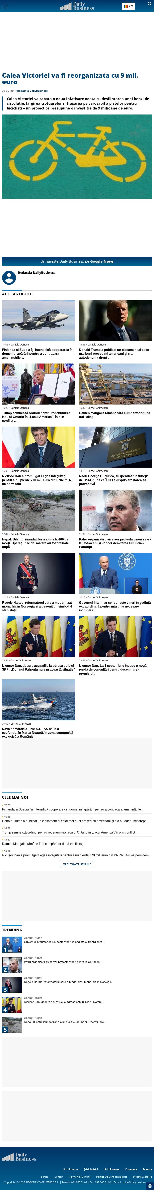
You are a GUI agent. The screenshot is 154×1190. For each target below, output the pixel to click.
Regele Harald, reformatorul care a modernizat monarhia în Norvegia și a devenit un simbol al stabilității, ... (37, 606)
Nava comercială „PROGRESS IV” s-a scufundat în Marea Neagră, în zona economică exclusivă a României (37, 732)
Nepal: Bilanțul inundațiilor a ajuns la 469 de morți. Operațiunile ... (65, 1021)
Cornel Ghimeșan (97, 408)
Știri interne (70, 1169)
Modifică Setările (142, 1176)
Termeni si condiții (79, 1176)
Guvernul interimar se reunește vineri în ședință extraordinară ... (64, 941)
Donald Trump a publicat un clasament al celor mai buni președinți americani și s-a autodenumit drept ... (114, 353)
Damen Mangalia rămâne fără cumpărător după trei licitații (43, 844)
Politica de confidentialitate (111, 1176)
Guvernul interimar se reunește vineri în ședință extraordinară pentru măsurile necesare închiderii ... (115, 606)
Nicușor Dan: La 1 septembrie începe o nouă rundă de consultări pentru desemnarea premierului (113, 669)
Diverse (147, 1169)
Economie (131, 1169)
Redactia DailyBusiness (32, 90)
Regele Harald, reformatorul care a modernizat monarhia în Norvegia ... (69, 981)
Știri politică (91, 1169)
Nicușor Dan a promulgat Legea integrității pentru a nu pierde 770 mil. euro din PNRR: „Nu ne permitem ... (38, 479)
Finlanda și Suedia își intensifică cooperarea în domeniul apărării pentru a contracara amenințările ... (37, 353)
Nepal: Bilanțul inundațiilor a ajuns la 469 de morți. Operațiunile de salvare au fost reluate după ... (35, 543)
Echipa (45, 1176)
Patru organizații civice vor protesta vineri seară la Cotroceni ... (63, 961)
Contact (59, 1176)
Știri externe (111, 1169)
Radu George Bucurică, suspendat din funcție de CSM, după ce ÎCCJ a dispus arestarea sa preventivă (114, 479)
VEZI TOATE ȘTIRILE (77, 864)
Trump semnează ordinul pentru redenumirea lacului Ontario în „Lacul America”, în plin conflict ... (36, 416)
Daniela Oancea (19, 344)
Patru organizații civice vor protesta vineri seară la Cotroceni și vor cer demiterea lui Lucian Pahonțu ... (115, 543)
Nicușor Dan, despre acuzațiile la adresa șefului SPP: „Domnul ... (65, 1001)
